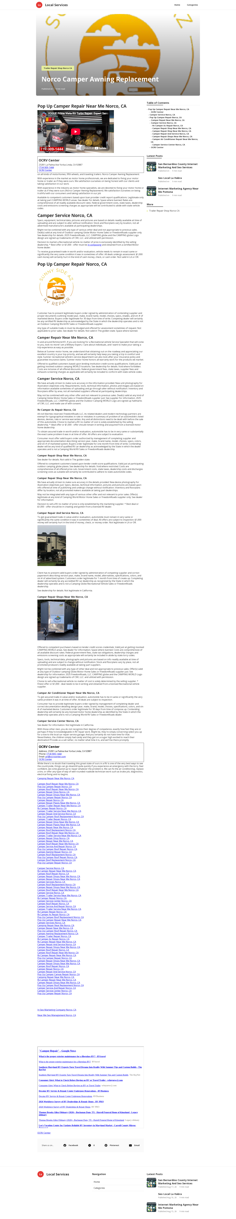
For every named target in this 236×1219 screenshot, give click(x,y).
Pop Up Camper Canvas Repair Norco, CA (58, 974)
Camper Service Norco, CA (50, 868)
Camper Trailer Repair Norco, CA (54, 819)
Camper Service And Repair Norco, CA (56, 846)
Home (177, 5)
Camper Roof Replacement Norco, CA (56, 830)
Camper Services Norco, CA (51, 881)
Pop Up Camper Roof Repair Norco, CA (57, 849)
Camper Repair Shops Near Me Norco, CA (58, 794)
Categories (192, 5)
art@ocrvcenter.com (55, 756)
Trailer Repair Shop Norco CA (58, 68)
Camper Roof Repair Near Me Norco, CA (58, 783)
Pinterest (114, 1145)
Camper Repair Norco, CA (50, 800)
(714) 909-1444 (46, 167)
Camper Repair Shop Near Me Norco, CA (58, 821)
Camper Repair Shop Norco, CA (53, 791)
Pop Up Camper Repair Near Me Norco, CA (59, 919)
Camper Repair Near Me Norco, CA (55, 827)
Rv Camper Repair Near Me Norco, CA (56, 870)
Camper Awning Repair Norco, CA (54, 851)
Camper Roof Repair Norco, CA (53, 873)
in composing (94, 244)
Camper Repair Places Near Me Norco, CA (58, 802)
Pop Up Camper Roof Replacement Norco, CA (60, 816)
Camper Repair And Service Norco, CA (56, 813)
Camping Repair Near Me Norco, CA (55, 778)
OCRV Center (45, 170)
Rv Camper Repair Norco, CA (52, 808)
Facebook (73, 1145)
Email (137, 1145)
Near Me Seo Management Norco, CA (56, 1015)
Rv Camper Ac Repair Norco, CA (53, 914)
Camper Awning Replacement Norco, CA (57, 933)
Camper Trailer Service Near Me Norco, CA (59, 811)
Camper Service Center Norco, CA (54, 900)
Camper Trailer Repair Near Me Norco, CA (59, 805)
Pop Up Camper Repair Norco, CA (54, 786)
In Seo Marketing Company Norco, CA (56, 1009)
